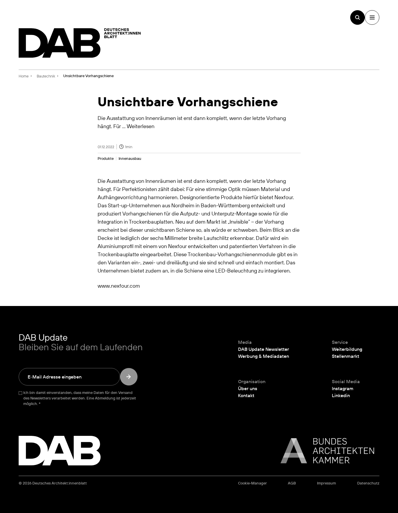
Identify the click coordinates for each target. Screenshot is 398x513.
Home (24, 76)
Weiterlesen (140, 126)
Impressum (326, 483)
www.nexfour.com (119, 285)
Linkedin (341, 395)
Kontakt (246, 395)
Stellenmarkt (345, 356)
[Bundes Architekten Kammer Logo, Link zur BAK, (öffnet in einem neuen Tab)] (324, 451)
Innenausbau (130, 158)
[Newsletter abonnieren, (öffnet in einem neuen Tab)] (129, 376)
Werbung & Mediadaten (263, 356)
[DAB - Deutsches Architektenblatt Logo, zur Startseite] (80, 43)
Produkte (106, 158)
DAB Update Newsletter (263, 349)
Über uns (247, 388)
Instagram (342, 388)
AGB (292, 483)
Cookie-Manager (252, 483)
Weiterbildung (347, 349)
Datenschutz (368, 483)
